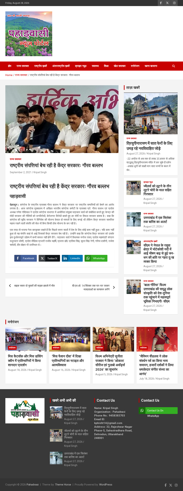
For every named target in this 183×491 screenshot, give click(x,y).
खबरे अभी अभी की (64, 400)
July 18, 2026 (146, 378)
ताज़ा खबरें (133, 87)
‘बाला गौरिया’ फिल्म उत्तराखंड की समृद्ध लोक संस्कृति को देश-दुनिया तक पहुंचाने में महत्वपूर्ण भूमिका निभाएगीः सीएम (158, 293)
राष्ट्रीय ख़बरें (40, 66)
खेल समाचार (120, 66)
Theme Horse (63, 484)
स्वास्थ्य (95, 66)
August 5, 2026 (103, 374)
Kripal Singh (40, 172)
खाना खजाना (151, 66)
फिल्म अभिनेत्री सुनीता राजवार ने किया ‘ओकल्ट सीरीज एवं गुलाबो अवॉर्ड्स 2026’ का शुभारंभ (110, 363)
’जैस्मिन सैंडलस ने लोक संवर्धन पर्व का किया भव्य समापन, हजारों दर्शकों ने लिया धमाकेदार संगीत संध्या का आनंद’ (156, 365)
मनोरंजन (135, 66)
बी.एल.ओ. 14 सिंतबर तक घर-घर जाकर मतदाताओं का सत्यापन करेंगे (91, 287)
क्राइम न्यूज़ (80, 66)
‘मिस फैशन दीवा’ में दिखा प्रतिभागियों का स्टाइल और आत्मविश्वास (68, 360)
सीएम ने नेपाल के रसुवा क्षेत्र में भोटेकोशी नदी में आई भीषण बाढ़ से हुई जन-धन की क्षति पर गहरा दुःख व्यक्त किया (159, 253)
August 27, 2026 (136, 153)
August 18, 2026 (17, 369)
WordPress (105, 484)
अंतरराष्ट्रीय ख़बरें (61, 66)
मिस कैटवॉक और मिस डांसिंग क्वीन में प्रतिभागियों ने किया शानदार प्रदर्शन (25, 360)
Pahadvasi (33, 484)
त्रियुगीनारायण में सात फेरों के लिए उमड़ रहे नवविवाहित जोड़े (75, 411)
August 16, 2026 (61, 369)
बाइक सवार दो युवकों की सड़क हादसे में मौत (34, 285)
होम (9, 66)
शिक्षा (106, 66)
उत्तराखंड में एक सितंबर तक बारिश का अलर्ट (157, 220)
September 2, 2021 (20, 172)
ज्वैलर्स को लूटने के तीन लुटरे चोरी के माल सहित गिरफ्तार (157, 190)
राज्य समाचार (23, 66)
